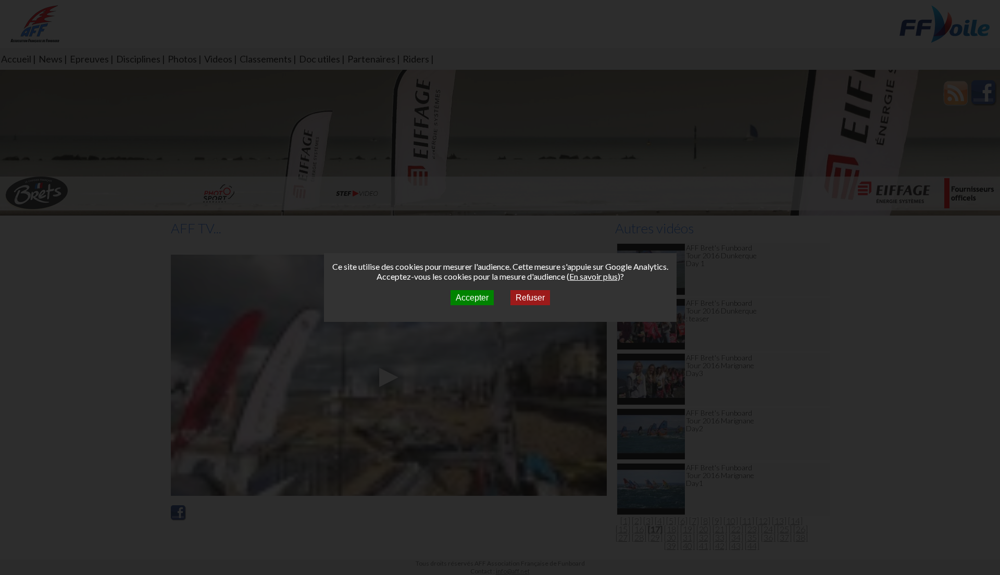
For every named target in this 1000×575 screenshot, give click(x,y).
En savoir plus (593, 276)
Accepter (472, 297)
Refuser (530, 297)
